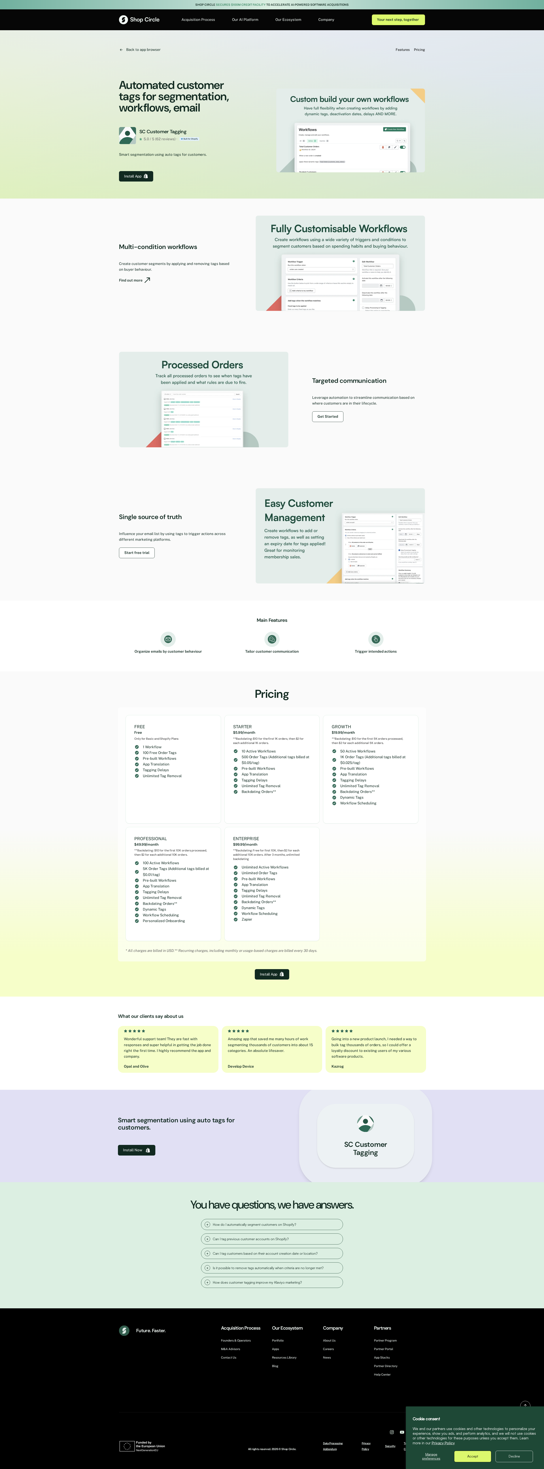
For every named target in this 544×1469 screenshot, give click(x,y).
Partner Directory (385, 1366)
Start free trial (136, 553)
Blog (275, 1366)
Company (326, 19)
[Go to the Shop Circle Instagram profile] (391, 1432)
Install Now (132, 1150)
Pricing (419, 50)
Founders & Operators (236, 1340)
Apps (275, 1349)
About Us (329, 1340)
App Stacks (382, 1357)
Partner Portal (383, 1349)
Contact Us (228, 1357)
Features (403, 50)
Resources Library (284, 1357)
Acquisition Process (198, 19)
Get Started (327, 416)
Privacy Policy (443, 1443)
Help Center (382, 1374)
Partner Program (385, 1340)
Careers (328, 1349)
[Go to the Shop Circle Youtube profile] (402, 1432)
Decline (514, 1456)
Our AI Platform (245, 19)
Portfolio (278, 1340)
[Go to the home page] (139, 19)
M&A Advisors (230, 1349)
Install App (132, 176)
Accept (472, 1456)
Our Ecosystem (288, 19)
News (327, 1357)
